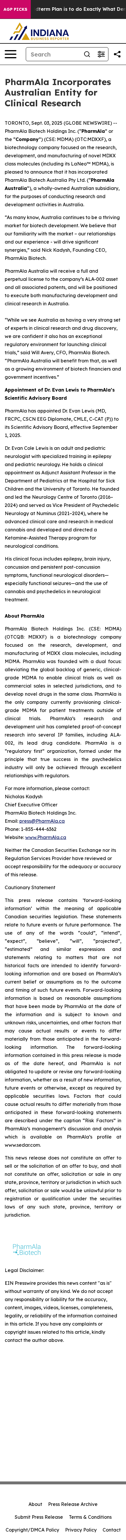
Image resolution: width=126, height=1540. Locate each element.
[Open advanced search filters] (101, 54)
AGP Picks (15, 9)
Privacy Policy (81, 1530)
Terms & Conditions (90, 1517)
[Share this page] (117, 54)
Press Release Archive (73, 1504)
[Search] (87, 54)
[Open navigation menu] (10, 54)
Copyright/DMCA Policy (32, 1530)
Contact (112, 1530)
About (35, 1504)
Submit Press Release (39, 1517)
